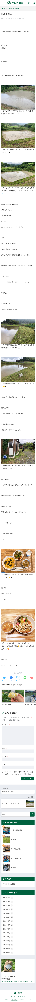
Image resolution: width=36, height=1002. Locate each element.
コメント (6, 725)
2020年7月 (8, 941)
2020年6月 (8, 945)
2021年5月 (8, 925)
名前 (4, 748)
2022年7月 (8, 909)
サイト (4, 764)
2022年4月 (8, 921)
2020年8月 (8, 937)
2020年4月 (8, 952)
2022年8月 (7, 905)
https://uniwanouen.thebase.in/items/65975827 (16, 981)
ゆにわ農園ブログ (20, 2)
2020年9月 (7, 933)
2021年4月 (7, 929)
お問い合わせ (21, 996)
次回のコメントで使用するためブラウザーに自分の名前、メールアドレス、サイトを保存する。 (19, 773)
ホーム (13, 996)
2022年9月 (7, 901)
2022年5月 (8, 917)
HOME (19, 993)
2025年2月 (7, 897)
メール (5, 756)
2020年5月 (8, 948)
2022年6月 (8, 913)
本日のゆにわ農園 (16, 685)
